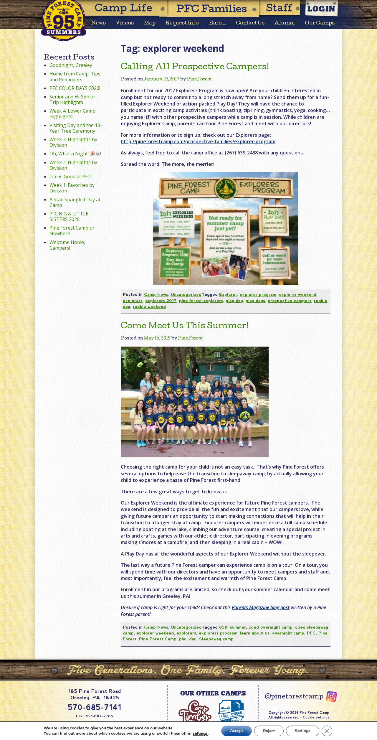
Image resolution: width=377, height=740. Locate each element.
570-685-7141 (94, 707)
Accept (236, 731)
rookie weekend (149, 306)
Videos (125, 23)
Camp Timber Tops (195, 716)
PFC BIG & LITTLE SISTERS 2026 (68, 216)
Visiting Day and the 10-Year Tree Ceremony (75, 128)
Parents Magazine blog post (261, 607)
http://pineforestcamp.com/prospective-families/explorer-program (198, 141)
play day (234, 300)
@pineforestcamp (294, 697)
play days (255, 300)
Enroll (217, 23)
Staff (279, 9)
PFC (311, 633)
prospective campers (289, 300)
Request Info (182, 23)
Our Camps (320, 23)
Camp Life (124, 9)
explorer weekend (297, 294)
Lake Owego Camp (231, 716)
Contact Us (250, 23)
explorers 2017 (160, 300)
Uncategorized (186, 294)
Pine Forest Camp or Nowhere (72, 231)
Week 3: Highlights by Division (73, 142)
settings (200, 733)
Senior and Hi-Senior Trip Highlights (72, 99)
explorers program (218, 633)
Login (321, 9)
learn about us (254, 633)
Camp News (156, 294)
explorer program (258, 294)
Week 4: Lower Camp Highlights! (72, 114)
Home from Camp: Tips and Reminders (74, 76)
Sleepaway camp (216, 639)
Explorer (228, 294)
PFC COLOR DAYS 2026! (74, 88)
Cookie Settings (316, 717)
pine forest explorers (201, 300)
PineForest (199, 80)
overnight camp (288, 633)
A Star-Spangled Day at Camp (74, 202)
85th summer (232, 627)
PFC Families (211, 10)
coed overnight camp (270, 627)
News (98, 23)
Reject (269, 731)
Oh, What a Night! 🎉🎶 (75, 153)
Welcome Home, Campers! (67, 245)
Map (150, 23)
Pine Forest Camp (157, 639)
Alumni (285, 23)
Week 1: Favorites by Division (72, 188)
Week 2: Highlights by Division (73, 165)
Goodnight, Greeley (70, 65)
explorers (133, 300)
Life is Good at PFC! (70, 176)
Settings (302, 731)
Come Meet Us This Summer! (185, 326)
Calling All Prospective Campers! (195, 67)
